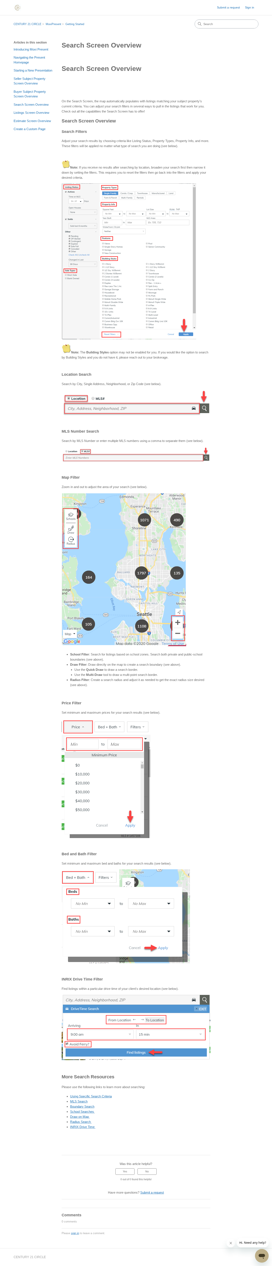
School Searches (82, 1111)
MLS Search (79, 1101)
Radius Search (81, 1122)
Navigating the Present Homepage (29, 60)
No (147, 1171)
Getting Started (74, 24)
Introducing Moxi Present (31, 49)
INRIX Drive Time (82, 1127)
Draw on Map (80, 1116)
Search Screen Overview (31, 104)
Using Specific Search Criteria (91, 1096)
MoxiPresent (53, 24)
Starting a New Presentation (33, 70)
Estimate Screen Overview (32, 121)
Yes (125, 1171)
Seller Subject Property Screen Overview (29, 81)
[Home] (17, 7)
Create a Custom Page (29, 129)
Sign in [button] (249, 7)
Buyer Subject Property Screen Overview (30, 94)
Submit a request (228, 7)
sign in (75, 1233)
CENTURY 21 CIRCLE (27, 24)
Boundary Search (82, 1106)
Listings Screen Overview (31, 112)
